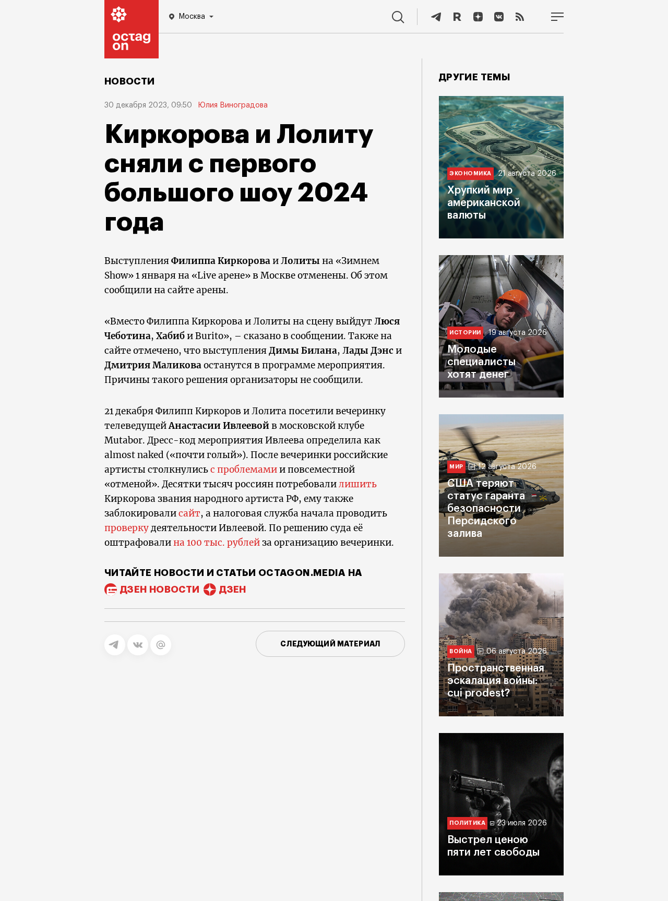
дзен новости (159, 589)
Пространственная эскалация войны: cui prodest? (495, 681)
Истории (465, 332)
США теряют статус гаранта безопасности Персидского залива (486, 508)
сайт (189, 513)
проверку (126, 528)
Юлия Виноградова (233, 105)
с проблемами (243, 469)
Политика (467, 823)
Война (460, 651)
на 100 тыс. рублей (216, 542)
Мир (456, 467)
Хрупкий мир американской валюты (483, 203)
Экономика (470, 173)
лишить (358, 484)
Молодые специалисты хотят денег (481, 362)
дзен (232, 589)
